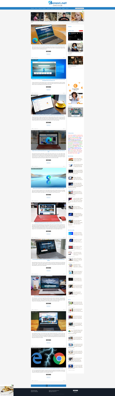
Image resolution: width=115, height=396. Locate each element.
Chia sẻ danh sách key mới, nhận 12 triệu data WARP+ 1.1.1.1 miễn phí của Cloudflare (77, 253)
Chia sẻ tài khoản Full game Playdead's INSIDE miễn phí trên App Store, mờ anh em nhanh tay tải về (75, 280)
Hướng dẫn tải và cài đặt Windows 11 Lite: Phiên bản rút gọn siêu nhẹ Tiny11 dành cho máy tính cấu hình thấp (75, 241)
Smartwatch (70, 145)
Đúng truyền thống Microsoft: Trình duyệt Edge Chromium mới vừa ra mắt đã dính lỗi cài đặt (48, 188)
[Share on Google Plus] (57, 5)
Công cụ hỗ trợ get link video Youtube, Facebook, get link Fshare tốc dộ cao (75, 111)
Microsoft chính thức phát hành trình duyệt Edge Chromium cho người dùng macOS (48, 331)
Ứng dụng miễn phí (76, 145)
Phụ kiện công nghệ (75, 137)
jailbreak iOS (77, 147)
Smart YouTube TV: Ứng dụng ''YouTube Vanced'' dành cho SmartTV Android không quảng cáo (77, 247)
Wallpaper (76, 146)
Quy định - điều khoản (34, 391)
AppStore (80, 144)
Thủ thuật (48, 8)
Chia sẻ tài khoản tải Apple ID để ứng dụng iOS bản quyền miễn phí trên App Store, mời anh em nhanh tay (75, 287)
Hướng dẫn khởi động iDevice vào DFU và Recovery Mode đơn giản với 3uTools (77, 293)
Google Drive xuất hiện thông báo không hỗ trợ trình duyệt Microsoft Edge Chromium (48, 368)
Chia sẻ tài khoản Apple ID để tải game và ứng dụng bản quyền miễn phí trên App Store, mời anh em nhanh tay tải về (75, 273)
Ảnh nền (69, 136)
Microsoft (72, 149)
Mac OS (36, 95)
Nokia (78, 149)
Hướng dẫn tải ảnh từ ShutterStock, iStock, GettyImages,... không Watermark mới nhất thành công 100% (75, 266)
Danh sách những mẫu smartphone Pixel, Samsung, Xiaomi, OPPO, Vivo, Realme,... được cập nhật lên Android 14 (75, 222)
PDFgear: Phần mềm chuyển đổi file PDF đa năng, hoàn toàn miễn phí (78, 178)
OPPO (80, 149)
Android (40, 168)
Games (73, 148)
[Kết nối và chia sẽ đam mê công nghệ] (57, 1)
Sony (69, 150)
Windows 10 (72, 147)
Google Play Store (79, 135)
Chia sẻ (52, 8)
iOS (38, 168)
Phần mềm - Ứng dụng (42, 8)
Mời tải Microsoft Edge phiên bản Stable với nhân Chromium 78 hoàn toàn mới (48, 222)
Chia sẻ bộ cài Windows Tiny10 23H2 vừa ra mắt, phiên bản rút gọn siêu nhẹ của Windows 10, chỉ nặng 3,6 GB (75, 234)
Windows (39, 25)
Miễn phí (75, 148)
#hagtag (63, 8)
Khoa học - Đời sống (58, 8)
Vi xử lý (71, 150)
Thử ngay (76, 115)
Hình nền (79, 146)
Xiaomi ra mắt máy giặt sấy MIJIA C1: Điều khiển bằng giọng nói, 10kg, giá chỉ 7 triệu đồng (77, 259)
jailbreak (80, 137)
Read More (48, 89)
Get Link (67, 8)
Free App (72, 146)
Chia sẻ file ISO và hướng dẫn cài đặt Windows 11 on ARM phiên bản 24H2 (78, 165)
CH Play (74, 136)
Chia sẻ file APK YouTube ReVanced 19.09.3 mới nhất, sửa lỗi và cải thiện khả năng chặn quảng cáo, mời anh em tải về (75, 200)
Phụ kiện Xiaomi (70, 135)
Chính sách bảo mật (34, 390)
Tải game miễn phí (78, 136)
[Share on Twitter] (55, 5)
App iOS (75, 149)
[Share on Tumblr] (60, 5)
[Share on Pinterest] (58, 5)
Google (69, 138)
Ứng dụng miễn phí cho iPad (76, 140)
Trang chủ (32, 8)
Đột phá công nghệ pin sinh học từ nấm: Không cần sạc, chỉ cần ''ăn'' (77, 159)
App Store (75, 135)
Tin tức (36, 8)
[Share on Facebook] (53, 5)
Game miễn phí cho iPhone (75, 138)
